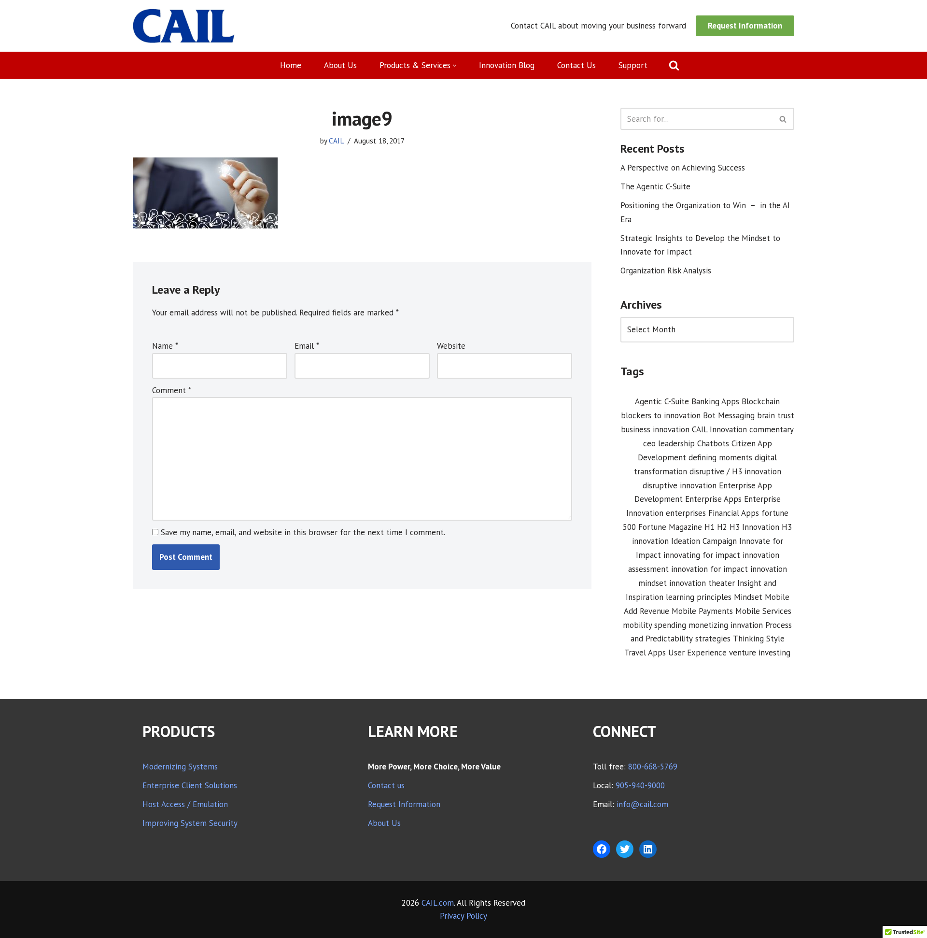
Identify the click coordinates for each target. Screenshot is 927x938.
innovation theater (702, 583)
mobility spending (654, 625)
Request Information (745, 25)
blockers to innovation (661, 415)
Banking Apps (715, 401)
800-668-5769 (652, 766)
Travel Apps (645, 652)
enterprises (686, 513)
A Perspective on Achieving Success (682, 167)
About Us (340, 65)
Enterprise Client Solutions (189, 785)
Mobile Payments (702, 611)
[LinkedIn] (648, 849)
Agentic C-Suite (662, 401)
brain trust (775, 415)
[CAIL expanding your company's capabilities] (184, 26)
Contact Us (576, 65)
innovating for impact (701, 555)
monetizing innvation (725, 625)
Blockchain (761, 401)
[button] (454, 65)
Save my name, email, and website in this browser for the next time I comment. (303, 532)
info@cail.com (642, 804)
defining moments (720, 457)
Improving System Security (190, 823)
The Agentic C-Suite (655, 186)
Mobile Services (763, 611)
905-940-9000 (640, 785)
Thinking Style (759, 638)
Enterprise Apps (713, 499)
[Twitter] (624, 849)
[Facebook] (601, 849)
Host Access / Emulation (185, 804)
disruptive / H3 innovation (735, 471)
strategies (712, 638)
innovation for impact (709, 569)
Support (632, 65)
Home (290, 65)
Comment (171, 390)
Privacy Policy (463, 915)
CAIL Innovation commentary (743, 429)
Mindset (748, 597)
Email (307, 346)
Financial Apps (733, 513)
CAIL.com (437, 902)
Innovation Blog (506, 65)
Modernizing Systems (180, 766)
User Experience (697, 652)
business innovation (655, 429)
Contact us (386, 785)
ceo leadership (669, 443)
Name (165, 346)
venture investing (759, 652)
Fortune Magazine (670, 527)
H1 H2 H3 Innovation (741, 527)
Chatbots (713, 443)
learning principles (698, 597)
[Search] (674, 65)
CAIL (336, 140)
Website (451, 346)
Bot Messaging (729, 415)
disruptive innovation (679, 485)
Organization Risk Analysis (665, 270)
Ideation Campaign (704, 541)
